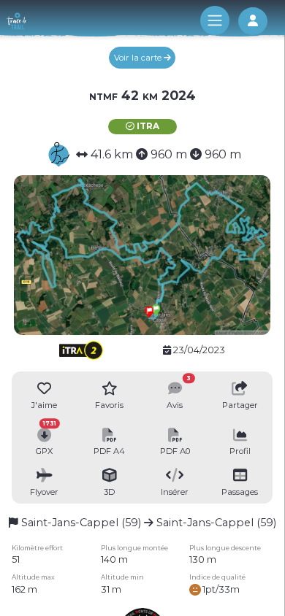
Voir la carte (139, 58)
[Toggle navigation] (214, 20)
